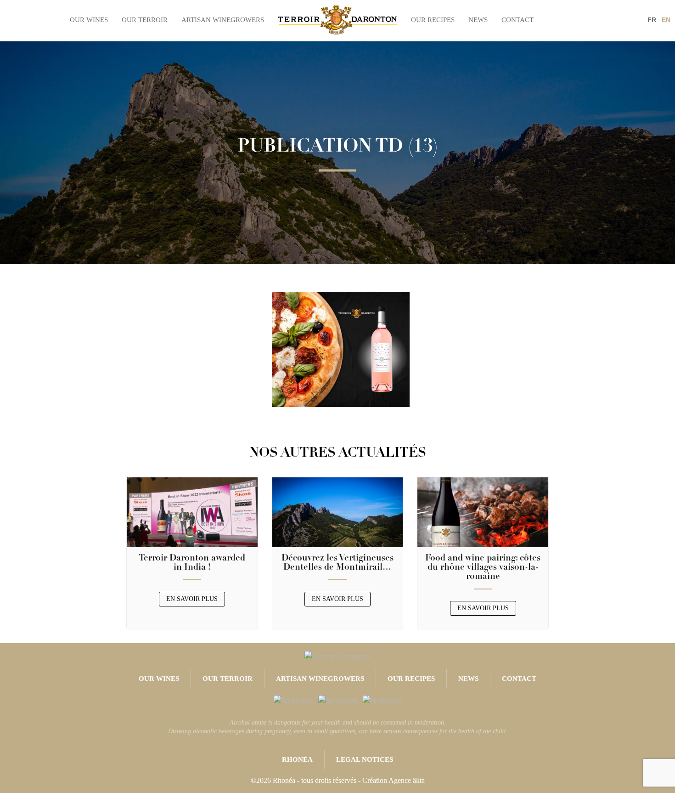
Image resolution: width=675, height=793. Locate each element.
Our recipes (433, 19)
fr (651, 19)
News (478, 19)
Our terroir (145, 19)
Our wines (89, 19)
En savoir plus (192, 598)
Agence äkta (406, 780)
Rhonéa (297, 759)
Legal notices (364, 759)
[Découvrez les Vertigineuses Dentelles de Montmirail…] (337, 511)
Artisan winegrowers (222, 19)
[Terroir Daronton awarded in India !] (192, 511)
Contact (517, 19)
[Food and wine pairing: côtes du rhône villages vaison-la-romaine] (482, 511)
